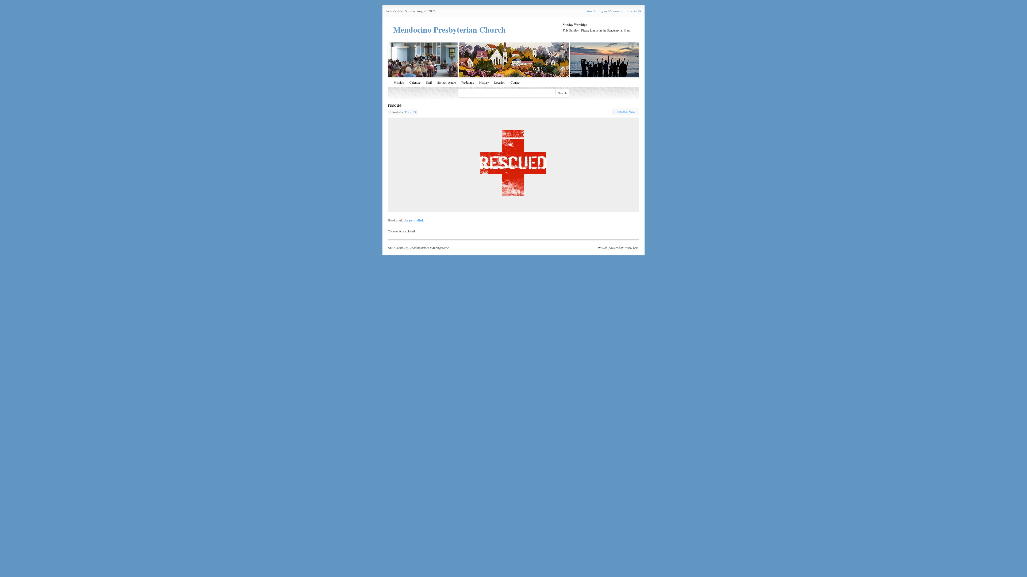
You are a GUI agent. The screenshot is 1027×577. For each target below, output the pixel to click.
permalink (416, 220)
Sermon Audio (446, 82)
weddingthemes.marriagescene (429, 247)
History (484, 82)
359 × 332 (410, 112)
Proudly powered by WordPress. (618, 247)
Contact (515, 82)
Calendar (415, 82)
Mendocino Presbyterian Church (449, 29)
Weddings (467, 82)
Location (499, 82)
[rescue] (513, 164)
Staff (429, 82)
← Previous (620, 111)
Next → (634, 111)
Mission (399, 82)
